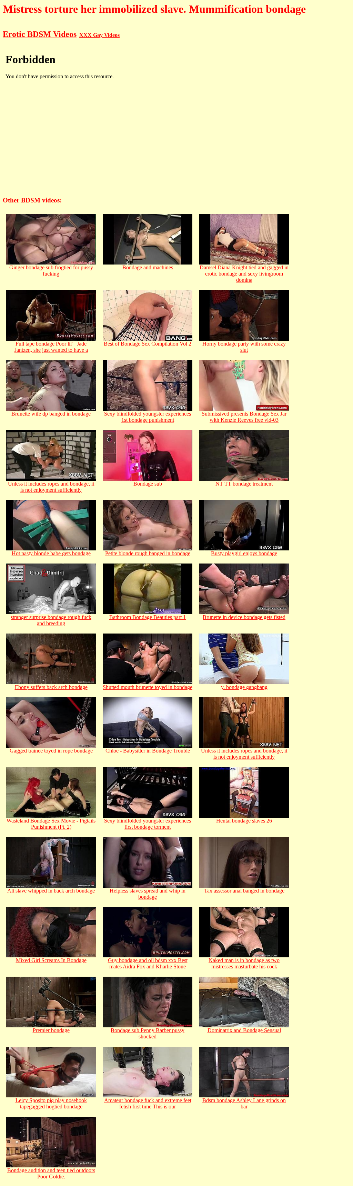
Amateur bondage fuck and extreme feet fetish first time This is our (147, 1103)
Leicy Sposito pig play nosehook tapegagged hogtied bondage (51, 1103)
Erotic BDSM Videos (40, 34)
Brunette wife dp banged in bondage (51, 414)
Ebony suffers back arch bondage (51, 687)
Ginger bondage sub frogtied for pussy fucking (51, 271)
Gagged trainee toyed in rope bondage (51, 751)
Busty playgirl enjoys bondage (244, 553)
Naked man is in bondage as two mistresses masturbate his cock (244, 963)
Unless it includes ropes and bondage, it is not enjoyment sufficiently (51, 487)
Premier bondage (51, 1030)
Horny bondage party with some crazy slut (244, 347)
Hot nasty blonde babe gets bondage (51, 553)
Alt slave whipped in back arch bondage (51, 891)
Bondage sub (147, 484)
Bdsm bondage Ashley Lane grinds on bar (244, 1103)
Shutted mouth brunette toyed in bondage (147, 687)
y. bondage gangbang (244, 687)
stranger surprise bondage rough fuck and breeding (51, 620)
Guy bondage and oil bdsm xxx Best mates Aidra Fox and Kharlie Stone (148, 963)
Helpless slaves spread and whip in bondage (147, 894)
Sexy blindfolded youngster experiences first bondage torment (147, 824)
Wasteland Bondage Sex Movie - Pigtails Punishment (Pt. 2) (51, 824)
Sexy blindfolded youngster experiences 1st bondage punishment (147, 417)
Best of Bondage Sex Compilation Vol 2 (147, 344)
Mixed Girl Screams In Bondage (51, 960)
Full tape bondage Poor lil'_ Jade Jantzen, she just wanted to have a (51, 347)
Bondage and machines (147, 267)
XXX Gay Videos (99, 35)
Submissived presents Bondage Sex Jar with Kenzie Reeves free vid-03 (244, 417)
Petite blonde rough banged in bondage (147, 553)
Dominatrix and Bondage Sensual (244, 1030)
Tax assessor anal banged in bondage (244, 891)
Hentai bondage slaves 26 (244, 821)
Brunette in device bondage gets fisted (244, 617)
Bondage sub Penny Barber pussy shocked (147, 1033)
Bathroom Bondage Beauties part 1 (147, 617)
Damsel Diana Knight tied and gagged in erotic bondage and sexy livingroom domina (244, 274)
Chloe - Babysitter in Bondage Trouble (147, 751)
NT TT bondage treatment (244, 484)
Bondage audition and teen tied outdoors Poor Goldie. (51, 1173)
